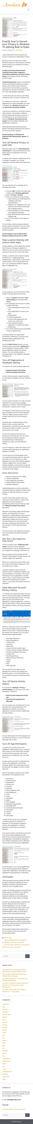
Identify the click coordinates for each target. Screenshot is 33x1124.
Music (4, 1043)
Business (5, 1009)
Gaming (4, 1025)
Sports (4, 1063)
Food (3, 1019)
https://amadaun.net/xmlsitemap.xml (13, 1109)
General (4, 1027)
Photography (6, 1058)
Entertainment (6, 1014)
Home (4, 1032)
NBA (3, 1045)
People (4, 1053)
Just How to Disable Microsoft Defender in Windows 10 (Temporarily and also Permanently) (15, 985)
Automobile (5, 1004)
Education (5, 1012)
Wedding (5, 1074)
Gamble (4, 1022)
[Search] (27, 956)
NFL (3, 1048)
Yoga (3, 1079)
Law (3, 1035)
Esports (4, 1017)
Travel (4, 1069)
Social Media (6, 1061)
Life (3, 1038)
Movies (4, 1040)
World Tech (7, 937)
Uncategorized (6, 1071)
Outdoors (5, 1051)
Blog (3, 1007)
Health (4, 1030)
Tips (3, 1066)
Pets (3, 1056)
